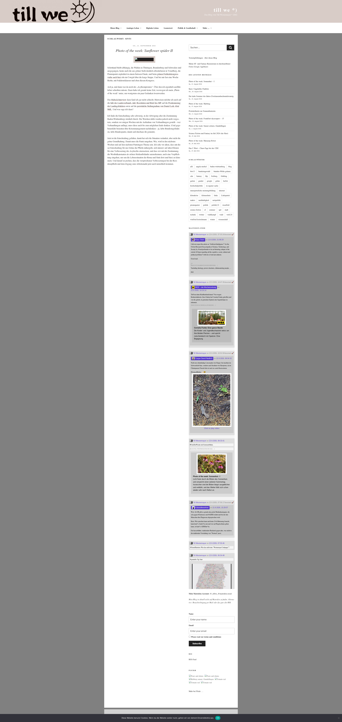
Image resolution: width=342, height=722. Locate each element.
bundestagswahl (204, 171)
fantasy (199, 176)
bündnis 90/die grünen (222, 171)
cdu (191, 176)
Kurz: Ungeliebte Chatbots (199, 89)
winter (212, 219)
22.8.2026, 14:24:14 (198, 290)
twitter (201, 214)
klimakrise (194, 195)
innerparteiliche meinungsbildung (202, 190)
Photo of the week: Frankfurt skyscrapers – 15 (206, 118)
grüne (217, 181)
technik (193, 214)
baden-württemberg (217, 166)
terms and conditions (212, 636)
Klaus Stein (199, 240)
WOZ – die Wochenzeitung (205, 287)
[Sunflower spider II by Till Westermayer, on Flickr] (144, 59)
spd (220, 210)
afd (191, 166)
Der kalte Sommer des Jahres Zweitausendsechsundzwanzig (211, 96)
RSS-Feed (192, 659)
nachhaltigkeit (204, 200)
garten (192, 181)
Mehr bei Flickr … (196, 691)
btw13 (192, 171)
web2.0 (229, 214)
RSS (229, 602)
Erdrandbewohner (202, 508)
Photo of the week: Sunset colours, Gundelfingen (207, 126)
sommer (212, 210)
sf (205, 210)
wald (221, 214)
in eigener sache (212, 185)
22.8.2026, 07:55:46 (216, 543)
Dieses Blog (114, 28)
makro (192, 200)
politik (205, 205)
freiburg (214, 176)
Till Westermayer (199, 234)
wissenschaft (223, 219)
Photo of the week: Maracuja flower (202, 140)
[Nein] (338, 718)
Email (191, 625)
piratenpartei (195, 205)
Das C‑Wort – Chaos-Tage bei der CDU (204, 148)
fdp (206, 176)
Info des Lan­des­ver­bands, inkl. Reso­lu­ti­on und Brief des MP (135, 102)
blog (230, 166)
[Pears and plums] (196, 676)
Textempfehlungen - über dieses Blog (203, 58)
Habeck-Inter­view (118, 99)
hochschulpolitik (196, 185)
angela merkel (201, 166)
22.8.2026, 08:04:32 (224, 358)
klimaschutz (206, 195)
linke (216, 195)
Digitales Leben (152, 28)
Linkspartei (225, 195)
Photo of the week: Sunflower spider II (144, 50)
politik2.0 (215, 205)
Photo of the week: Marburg (199, 103)
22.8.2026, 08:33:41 (216, 441)
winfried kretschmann (198, 219)
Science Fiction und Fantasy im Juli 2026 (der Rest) (208, 133)
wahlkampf (212, 214)
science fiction (195, 210)
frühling (224, 176)
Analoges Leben (132, 28)
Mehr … (206, 28)
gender (200, 181)
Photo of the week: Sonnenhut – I (201, 81)
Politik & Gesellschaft (187, 28)
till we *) (225, 10)
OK (218, 718)
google (209, 181)
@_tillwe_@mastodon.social (221, 593)
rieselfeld (225, 205)
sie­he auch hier (114, 77)
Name (191, 613)
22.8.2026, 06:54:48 (216, 555)
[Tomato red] (220, 679)
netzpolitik (217, 200)
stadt (226, 210)
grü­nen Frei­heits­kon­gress (167, 74)
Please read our (206, 636)
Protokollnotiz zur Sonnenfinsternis (202, 111)
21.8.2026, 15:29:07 (220, 508)
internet (222, 190)
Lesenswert (168, 28)
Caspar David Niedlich (203, 358)
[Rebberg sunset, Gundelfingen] (201, 679)
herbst (225, 181)
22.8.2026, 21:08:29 (216, 240)
